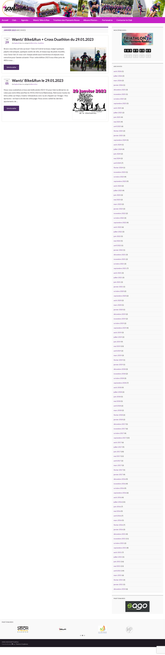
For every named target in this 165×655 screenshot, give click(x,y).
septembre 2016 (120, 493)
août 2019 (117, 332)
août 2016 (117, 497)
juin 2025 (117, 117)
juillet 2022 (118, 232)
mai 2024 (117, 158)
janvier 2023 (118, 209)
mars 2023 (118, 204)
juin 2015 (117, 561)
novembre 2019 (120, 319)
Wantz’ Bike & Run (41, 20)
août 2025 (117, 108)
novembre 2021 (120, 259)
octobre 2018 (119, 378)
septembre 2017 (120, 438)
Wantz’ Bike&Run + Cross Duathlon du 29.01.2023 (52, 39)
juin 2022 (117, 236)
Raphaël (16, 43)
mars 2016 (118, 520)
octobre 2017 (119, 433)
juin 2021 (117, 282)
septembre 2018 (120, 383)
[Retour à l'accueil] (82, 8)
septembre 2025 (120, 103)
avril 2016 (117, 516)
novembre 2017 (120, 429)
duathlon (41, 43)
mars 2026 (118, 80)
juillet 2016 (118, 502)
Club (14, 20)
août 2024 (117, 145)
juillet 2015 (118, 557)
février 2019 (118, 360)
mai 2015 (117, 566)
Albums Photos (90, 20)
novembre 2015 (120, 539)
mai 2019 (117, 346)
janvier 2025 (118, 135)
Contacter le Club (124, 20)
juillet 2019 (118, 337)
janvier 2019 (118, 364)
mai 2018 (117, 401)
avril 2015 (117, 571)
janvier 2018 (118, 419)
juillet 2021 (118, 277)
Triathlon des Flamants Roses (66, 20)
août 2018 (117, 387)
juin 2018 (117, 397)
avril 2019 (117, 351)
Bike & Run (33, 43)
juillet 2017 (118, 447)
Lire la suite (11, 67)
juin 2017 (117, 452)
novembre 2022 (120, 213)
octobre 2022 (119, 218)
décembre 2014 (120, 589)
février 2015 (118, 580)
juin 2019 (117, 342)
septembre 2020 (120, 296)
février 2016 (118, 525)
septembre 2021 (120, 268)
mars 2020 (118, 305)
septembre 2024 (120, 140)
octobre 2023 (119, 177)
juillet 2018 (118, 392)
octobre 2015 (119, 543)
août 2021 (117, 273)
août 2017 (117, 442)
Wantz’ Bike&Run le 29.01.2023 (37, 80)
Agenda (24, 20)
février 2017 (118, 470)
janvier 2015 (118, 584)
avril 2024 (117, 163)
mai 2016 (117, 511)
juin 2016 (117, 507)
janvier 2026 (118, 85)
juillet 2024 (118, 149)
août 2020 (117, 300)
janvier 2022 (118, 250)
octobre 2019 (119, 323)
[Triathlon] (137, 38)
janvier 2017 (118, 474)
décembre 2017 (120, 424)
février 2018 (118, 415)
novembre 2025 (120, 94)
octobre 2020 (119, 291)
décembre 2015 (120, 534)
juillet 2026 (118, 76)
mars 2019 (118, 355)
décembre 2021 (120, 255)
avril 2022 (117, 245)
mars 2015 (118, 575)
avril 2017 (117, 461)
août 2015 (117, 552)
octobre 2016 (119, 488)
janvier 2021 (118, 287)
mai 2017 (117, 456)
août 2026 (117, 71)
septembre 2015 (120, 548)
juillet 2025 (118, 113)
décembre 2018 (120, 369)
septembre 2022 (120, 222)
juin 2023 (117, 195)
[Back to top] (160, 641)
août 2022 (117, 227)
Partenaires (107, 20)
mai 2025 (117, 122)
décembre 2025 (120, 90)
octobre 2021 (119, 264)
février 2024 (118, 167)
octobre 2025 (119, 99)
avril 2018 (117, 406)
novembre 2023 (120, 172)
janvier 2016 (118, 529)
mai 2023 (117, 200)
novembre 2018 (120, 374)
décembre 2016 (120, 479)
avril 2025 (117, 126)
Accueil (5, 20)
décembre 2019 (120, 314)
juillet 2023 (118, 190)
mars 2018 (118, 410)
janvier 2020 (118, 310)
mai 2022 (117, 241)
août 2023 (117, 186)
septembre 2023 (120, 181)
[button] (81, 649)
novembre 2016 (120, 484)
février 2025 (118, 131)
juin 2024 (117, 154)
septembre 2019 (120, 328)
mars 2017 (118, 465)
